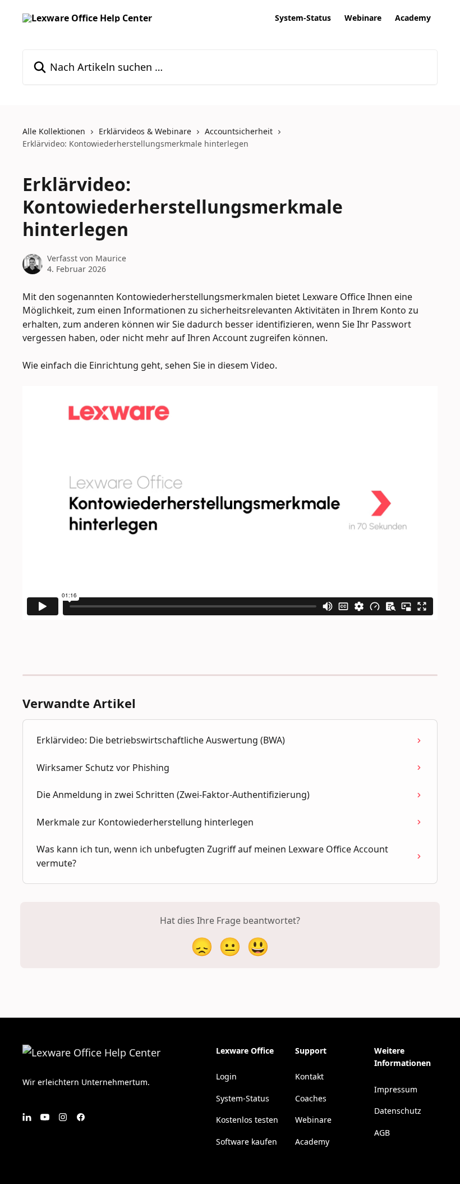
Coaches (310, 1098)
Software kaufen (246, 1141)
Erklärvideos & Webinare (145, 131)
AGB (382, 1132)
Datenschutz (397, 1110)
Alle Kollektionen (53, 131)
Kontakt (309, 1076)
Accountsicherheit (239, 131)
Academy (413, 18)
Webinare (362, 18)
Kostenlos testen (247, 1119)
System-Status (303, 18)
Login (226, 1076)
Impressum (395, 1089)
